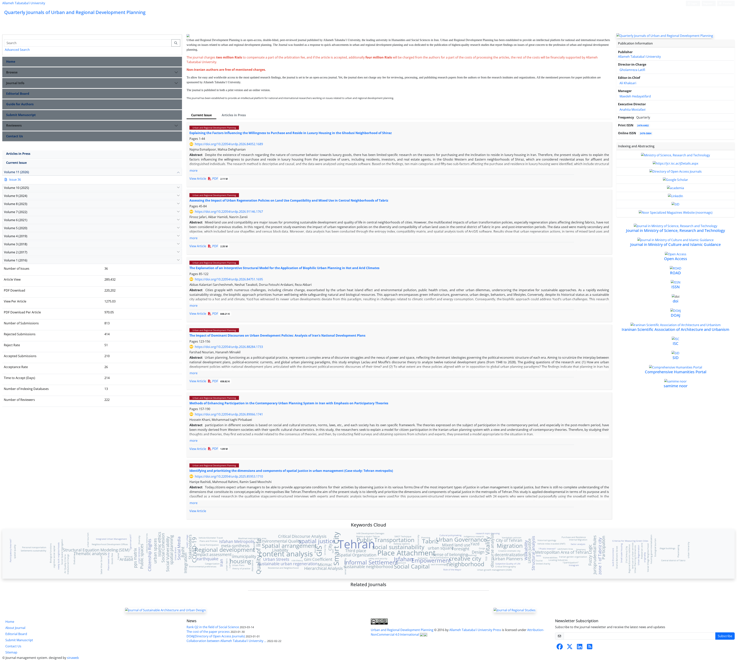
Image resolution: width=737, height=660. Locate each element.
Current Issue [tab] (201, 115)
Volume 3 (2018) (15, 244)
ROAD (675, 272)
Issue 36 (15, 179)
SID (676, 357)
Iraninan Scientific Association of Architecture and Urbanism (675, 329)
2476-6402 (643, 125)
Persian (727, 3)
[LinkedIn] (675, 196)
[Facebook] (559, 648)
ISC (675, 343)
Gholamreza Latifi (632, 70)
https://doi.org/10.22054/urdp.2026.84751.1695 (229, 279)
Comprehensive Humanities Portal (675, 371)
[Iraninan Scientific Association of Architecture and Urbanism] (675, 324)
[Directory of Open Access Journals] (675, 171)
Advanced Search (17, 50)
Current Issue (16, 163)
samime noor (675, 385)
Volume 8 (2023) (15, 204)
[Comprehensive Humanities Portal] (675, 367)
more (193, 170)
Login (693, 3)
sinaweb (73, 658)
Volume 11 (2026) (16, 172)
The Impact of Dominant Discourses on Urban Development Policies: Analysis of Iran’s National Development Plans (277, 335)
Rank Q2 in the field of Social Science (213, 627)
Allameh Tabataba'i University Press (475, 630)
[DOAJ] (675, 310)
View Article (197, 178)
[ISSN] (675, 282)
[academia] (675, 187)
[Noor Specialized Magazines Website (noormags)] (675, 212)
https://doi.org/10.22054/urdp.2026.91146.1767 (229, 211)
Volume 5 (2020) (15, 228)
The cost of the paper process (208, 632)
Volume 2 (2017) (15, 252)
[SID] (675, 204)
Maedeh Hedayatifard (635, 96)
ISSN (675, 286)
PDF (220, 178)
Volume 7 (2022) (15, 212)
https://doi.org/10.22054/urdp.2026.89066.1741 (229, 414)
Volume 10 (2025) (16, 188)
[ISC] (675, 339)
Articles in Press (18, 154)
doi (675, 301)
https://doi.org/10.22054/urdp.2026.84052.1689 (229, 144)
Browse (11, 72)
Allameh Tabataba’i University (23, 3)
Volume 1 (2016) (15, 260)
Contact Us (14, 136)
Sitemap (11, 652)
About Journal (15, 628)
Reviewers (14, 125)
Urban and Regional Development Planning (214, 127)
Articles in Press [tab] (234, 115)
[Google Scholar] (675, 179)
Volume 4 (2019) (15, 236)
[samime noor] (675, 381)
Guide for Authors (20, 104)
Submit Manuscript (21, 115)
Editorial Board (17, 93)
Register (708, 3)
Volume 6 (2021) (15, 220)
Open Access (675, 258)
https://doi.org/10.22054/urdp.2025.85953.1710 (229, 476)
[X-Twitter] (569, 648)
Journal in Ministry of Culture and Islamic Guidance (675, 244)
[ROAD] (675, 268)
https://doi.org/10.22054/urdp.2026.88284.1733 (229, 347)
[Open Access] (675, 254)
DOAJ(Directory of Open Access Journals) (216, 636)
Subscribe (725, 636)
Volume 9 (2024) (15, 196)
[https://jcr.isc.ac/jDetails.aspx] (675, 163)
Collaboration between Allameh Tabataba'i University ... (226, 641)
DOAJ (675, 315)
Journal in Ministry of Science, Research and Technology (675, 230)
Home (10, 61)
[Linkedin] (579, 648)
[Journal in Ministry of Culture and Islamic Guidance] (675, 240)
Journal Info (15, 83)
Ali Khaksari (628, 83)
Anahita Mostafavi (632, 109)
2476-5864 (645, 133)
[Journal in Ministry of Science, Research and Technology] (675, 225)
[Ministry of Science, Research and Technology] (675, 155)
